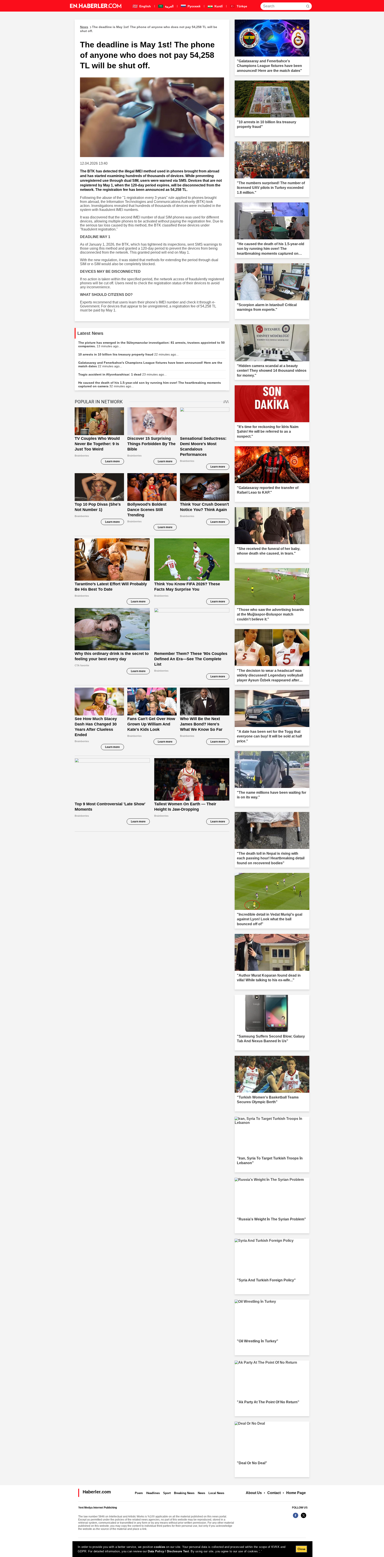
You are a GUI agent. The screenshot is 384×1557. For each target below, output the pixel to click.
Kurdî (218, 6)
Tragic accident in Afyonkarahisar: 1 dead (122, 374)
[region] (192, 1549)
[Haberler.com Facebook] (295, 1518)
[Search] (308, 6)
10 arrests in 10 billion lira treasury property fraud (128, 354)
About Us (254, 1493)
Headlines (153, 1493)
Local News (216, 1493)
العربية (169, 6)
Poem (139, 1493)
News (201, 1493)
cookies (159, 1547)
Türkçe (241, 6)
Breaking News (184, 1493)
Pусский (193, 6)
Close (301, 1549)
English (144, 6)
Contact (274, 1493)
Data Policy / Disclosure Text (168, 1551)
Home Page (296, 1493)
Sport (167, 1493)
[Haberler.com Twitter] (303, 1518)
